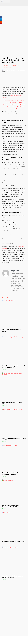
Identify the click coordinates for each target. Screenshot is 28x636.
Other (10, 67)
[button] (1, 17)
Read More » (4, 332)
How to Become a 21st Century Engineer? (13, 541)
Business (6, 67)
